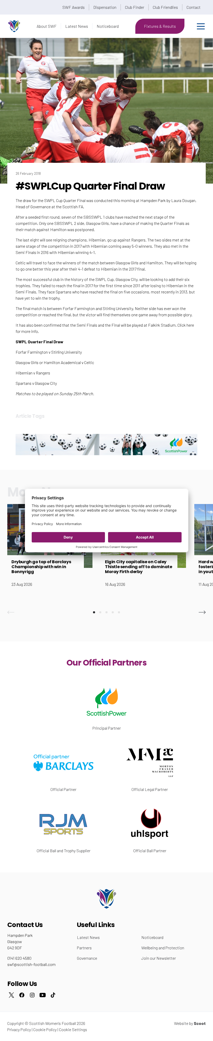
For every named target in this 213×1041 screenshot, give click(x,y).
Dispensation (104, 7)
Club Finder (134, 7)
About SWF (47, 26)
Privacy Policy (19, 1029)
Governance (87, 958)
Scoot (200, 1023)
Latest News (76, 26)
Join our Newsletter (158, 958)
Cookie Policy (45, 1029)
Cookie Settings (73, 1029)
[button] (10, 612)
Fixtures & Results (160, 26)
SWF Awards (73, 7)
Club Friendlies (165, 7)
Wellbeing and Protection (162, 947)
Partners (84, 947)
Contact (194, 7)
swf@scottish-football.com (31, 964)
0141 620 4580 (19, 958)
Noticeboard (108, 26)
